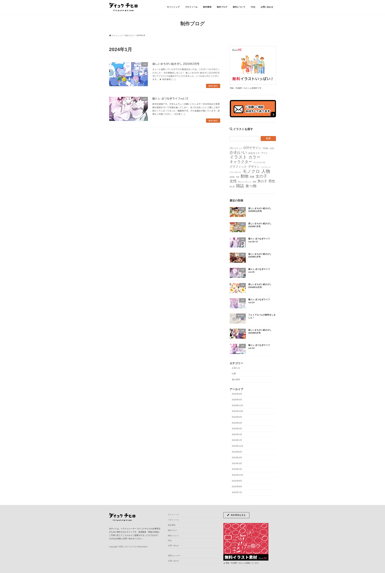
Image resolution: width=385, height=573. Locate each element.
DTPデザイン (252, 147)
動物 (244, 176)
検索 (268, 138)
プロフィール (173, 520)
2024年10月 (237, 411)
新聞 (254, 182)
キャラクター (241, 162)
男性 (271, 181)
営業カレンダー (174, 556)
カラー (254, 157)
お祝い (272, 148)
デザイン (254, 166)
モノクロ (251, 171)
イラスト (238, 157)
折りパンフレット (244, 182)
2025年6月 (237, 399)
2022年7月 (237, 492)
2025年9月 (237, 394)
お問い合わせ (173, 545)
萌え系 (232, 186)
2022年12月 (237, 475)
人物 (265, 171)
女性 (233, 181)
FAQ (169, 541)
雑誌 (240, 186)
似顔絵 (232, 177)
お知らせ (236, 368)
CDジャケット (236, 148)
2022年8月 (237, 486)
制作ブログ (172, 530)
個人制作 (236, 379)
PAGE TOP (373, 553)
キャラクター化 (259, 162)
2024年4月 (237, 428)
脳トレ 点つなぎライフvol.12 (170, 98)
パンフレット (266, 167)
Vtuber (265, 148)
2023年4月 (237, 457)
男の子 (262, 181)
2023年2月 (237, 469)
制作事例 (171, 525)
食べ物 (250, 186)
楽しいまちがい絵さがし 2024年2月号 (175, 63)
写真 (237, 177)
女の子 (261, 176)
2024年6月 (237, 417)
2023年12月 (237, 446)
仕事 (234, 373)
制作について (173, 536)
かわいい (238, 152)
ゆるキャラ (254, 153)
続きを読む (213, 86)
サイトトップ (173, 515)
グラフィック (238, 166)
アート (264, 153)
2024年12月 (237, 405)
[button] (236, 515)
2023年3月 (237, 463)
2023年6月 (237, 451)
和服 (252, 176)
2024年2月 (237, 434)
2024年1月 (237, 440)
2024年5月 (237, 422)
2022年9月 (237, 480)
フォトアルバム (235, 172)
